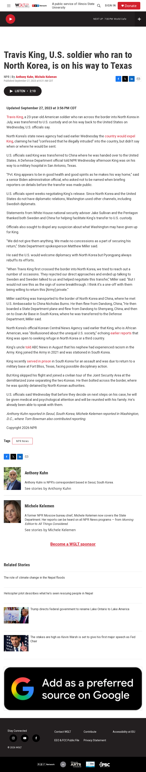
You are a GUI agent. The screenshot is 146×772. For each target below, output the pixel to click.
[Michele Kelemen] (12, 511)
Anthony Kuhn (24, 77)
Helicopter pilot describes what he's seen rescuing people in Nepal (48, 593)
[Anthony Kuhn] (12, 478)
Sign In (110, 5)
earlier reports (121, 333)
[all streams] (140, 19)
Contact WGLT (62, 731)
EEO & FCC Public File (66, 740)
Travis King (14, 117)
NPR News (22, 441)
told (28, 347)
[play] (10, 19)
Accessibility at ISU (124, 731)
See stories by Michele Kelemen (50, 530)
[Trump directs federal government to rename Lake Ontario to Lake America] (16, 615)
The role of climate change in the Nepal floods (34, 577)
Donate (130, 6)
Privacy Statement (95, 740)
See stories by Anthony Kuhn (48, 488)
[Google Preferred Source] (73, 688)
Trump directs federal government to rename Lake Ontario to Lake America (79, 609)
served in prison (39, 361)
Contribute (90, 731)
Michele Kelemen (46, 77)
